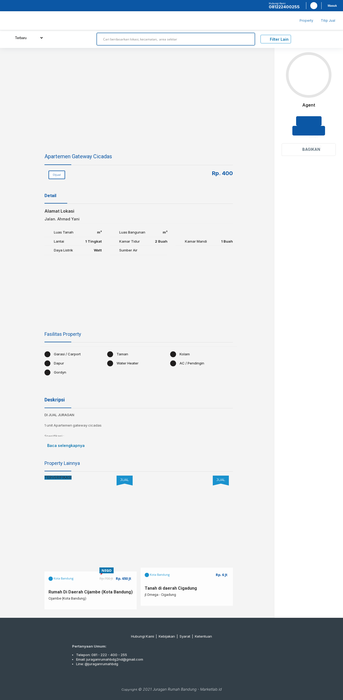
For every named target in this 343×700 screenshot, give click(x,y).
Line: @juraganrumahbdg (97, 664)
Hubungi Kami (142, 636)
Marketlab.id (211, 689)
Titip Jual (328, 20)
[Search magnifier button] (248, 39)
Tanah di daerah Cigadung (171, 588)
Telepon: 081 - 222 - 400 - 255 (101, 655)
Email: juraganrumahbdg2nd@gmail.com (109, 659)
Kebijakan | (169, 636)
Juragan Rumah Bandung (174, 689)
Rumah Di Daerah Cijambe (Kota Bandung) (91, 591)
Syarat (185, 636)
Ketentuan (203, 636)
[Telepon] (308, 131)
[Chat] (309, 121)
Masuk (332, 5)
